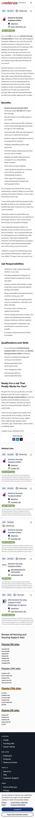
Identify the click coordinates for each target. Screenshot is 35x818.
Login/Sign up (22, 2)
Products (7, 759)
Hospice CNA (5, 700)
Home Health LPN (7, 675)
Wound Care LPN (6, 682)
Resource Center (10, 762)
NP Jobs (14, 710)
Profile (6, 740)
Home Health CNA (7, 702)
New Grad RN (5, 651)
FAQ (5, 775)
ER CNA (4, 704)
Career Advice (9, 747)
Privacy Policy (4, 803)
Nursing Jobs (8, 743)
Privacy (6, 790)
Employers (7, 756)
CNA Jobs (15, 688)
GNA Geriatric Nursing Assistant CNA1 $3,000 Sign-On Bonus (17, 602)
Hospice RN (5, 653)
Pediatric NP (5, 717)
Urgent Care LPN (6, 680)
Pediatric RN (5, 658)
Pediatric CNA (6, 695)
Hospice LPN (5, 678)
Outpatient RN (6, 663)
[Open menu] (30, 2)
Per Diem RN (5, 660)
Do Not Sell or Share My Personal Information (19, 803)
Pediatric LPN (6, 673)
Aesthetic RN (5, 649)
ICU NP (4, 724)
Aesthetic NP (5, 719)
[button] (17, 467)
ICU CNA (4, 693)
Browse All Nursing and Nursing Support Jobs (14, 636)
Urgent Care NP (6, 722)
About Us (7, 771)
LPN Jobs (15, 668)
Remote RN (5, 656)
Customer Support (11, 778)
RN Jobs (14, 644)
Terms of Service (10, 787)
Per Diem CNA (6, 697)
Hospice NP (5, 715)
